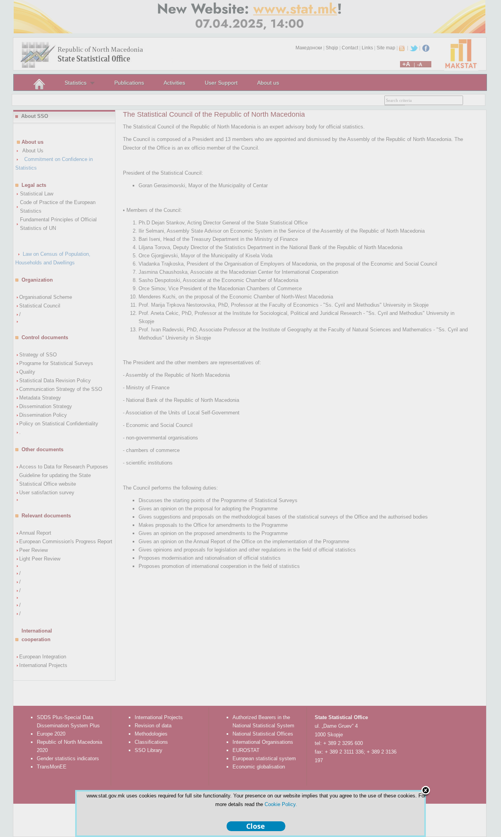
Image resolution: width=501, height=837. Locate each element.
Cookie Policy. (281, 804)
